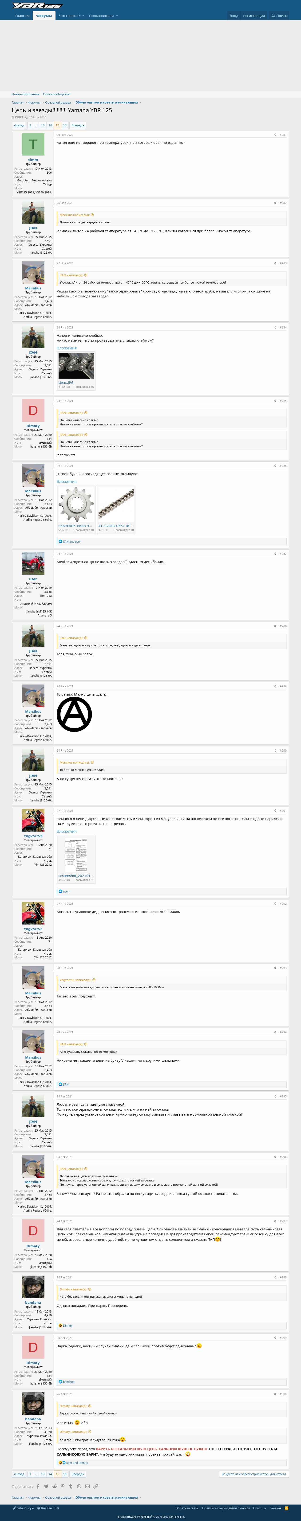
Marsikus (33, 288)
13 (42, 125)
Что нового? (69, 15)
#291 (283, 811)
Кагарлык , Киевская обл (35, 857)
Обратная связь (186, 1508)
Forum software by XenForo (150, 1516)
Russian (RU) (49, 1508)
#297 (283, 1221)
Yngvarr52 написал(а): (75, 980)
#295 (283, 1096)
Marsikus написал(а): (75, 215)
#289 (283, 686)
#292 (283, 904)
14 (50, 125)
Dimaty (33, 425)
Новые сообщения (25, 94)
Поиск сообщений (56, 94)
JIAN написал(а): (71, 275)
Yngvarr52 (33, 835)
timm (33, 159)
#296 (283, 1157)
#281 (283, 135)
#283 (283, 263)
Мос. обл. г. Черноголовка (34, 180)
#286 (283, 466)
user (33, 578)
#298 (283, 1277)
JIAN (33, 227)
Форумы (44, 15)
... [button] (36, 125)
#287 (283, 554)
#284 (283, 327)
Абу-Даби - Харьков (38, 305)
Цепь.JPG (66, 382)
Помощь (259, 1508)
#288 (283, 626)
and (72, 542)
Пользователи (101, 15)
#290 (283, 750)
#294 (283, 1032)
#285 (283, 401)
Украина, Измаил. (39, 1319)
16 (64, 125)
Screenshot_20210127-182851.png (87, 875)
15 (57, 125)
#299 (283, 1338)
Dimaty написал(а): (73, 1289)
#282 (283, 203)
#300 (283, 1394)
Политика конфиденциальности (226, 1508)
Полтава (46, 596)
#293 (283, 968)
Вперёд (76, 125)
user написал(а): (71, 638)
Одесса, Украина (40, 245)
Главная (22, 15)
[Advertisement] (150, 55)
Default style (25, 1508)
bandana (33, 1302)
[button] (83, 15)
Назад (19, 125)
